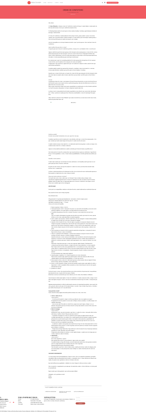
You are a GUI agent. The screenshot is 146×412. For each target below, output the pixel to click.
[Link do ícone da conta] (104, 2)
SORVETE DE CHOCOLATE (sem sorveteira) (65, 392)
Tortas (19, 399)
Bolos (19, 400)
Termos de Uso (52, 411)
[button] (52, 2)
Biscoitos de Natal (38, 402)
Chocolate (20, 404)
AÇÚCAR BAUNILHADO (79, 391)
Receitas (73, 14)
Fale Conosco (3, 406)
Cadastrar (80, 403)
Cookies (20, 402)
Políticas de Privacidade (42, 411)
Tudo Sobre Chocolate (36, 400)
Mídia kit (2, 407)
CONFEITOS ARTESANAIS (50, 391)
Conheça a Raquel (4, 401)
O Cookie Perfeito (35, 399)
